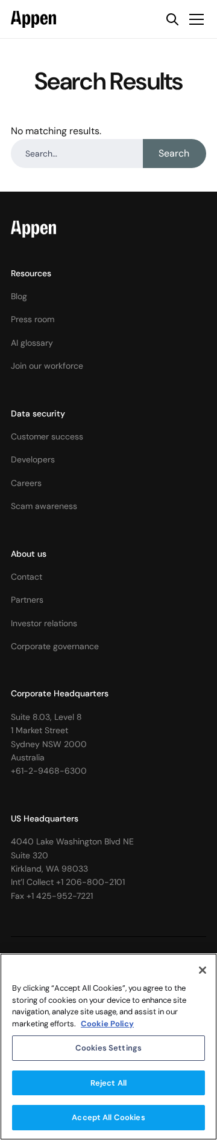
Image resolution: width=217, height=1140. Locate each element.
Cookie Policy (107, 1024)
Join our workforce (47, 365)
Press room (32, 319)
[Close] (202, 970)
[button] (194, 19)
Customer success (47, 436)
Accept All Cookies (108, 1117)
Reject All (108, 1083)
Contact (26, 576)
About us (28, 553)
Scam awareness (44, 505)
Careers (26, 483)
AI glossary (32, 342)
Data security (38, 413)
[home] (33, 19)
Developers (33, 459)
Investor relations (44, 623)
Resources (31, 273)
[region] (108, 1046)
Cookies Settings (108, 1048)
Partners (27, 599)
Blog (19, 296)
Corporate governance (55, 646)
